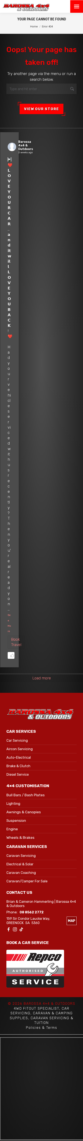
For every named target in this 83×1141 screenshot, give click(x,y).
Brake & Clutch (18, 766)
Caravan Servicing (21, 856)
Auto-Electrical (18, 757)
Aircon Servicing (19, 749)
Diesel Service (17, 774)
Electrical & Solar (19, 864)
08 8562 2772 (32, 912)
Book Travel (16, 642)
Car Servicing (17, 740)
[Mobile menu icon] (76, 6)
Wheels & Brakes (20, 837)
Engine (12, 829)
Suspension (16, 820)
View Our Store (41, 109)
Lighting (13, 803)
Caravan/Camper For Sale (26, 881)
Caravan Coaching (21, 873)
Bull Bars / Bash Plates (25, 795)
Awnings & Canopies (23, 812)
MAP (71, 921)
